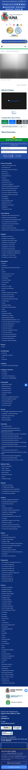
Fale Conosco (5, 173)
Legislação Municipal (7, 629)
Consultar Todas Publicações (9, 340)
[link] (19, 4)
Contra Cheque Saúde (7, 608)
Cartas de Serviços (6, 276)
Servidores (5, 553)
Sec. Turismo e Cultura (7, 676)
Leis (3, 357)
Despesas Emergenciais (8, 568)
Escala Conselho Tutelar (8, 294)
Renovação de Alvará (7, 672)
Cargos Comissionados (8, 539)
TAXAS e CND (5, 681)
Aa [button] (15, 4)
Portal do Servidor (6, 658)
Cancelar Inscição (7, 156)
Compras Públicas (6, 599)
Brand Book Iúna (6, 167)
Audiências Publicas (7, 384)
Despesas (4, 616)
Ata (3, 269)
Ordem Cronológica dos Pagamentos (11, 251)
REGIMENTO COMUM (7, 315)
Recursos (4, 311)
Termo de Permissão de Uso (9, 334)
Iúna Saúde (5, 627)
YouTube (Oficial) (6, 405)
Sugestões (4, 207)
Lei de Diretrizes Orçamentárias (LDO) (11, 219)
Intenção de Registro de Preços (10, 298)
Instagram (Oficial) (6, 392)
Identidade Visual (6, 175)
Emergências (5, 622)
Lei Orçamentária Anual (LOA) (9, 221)
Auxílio (4, 271)
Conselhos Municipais (7, 606)
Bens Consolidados (7, 466)
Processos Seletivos (7, 664)
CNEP (3, 506)
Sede (3, 346)
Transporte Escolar (7, 209)
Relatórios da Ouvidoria (8, 205)
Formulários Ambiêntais (8, 296)
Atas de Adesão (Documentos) (9, 501)
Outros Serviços (6, 639)
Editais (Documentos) (7, 514)
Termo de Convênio (7, 328)
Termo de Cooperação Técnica (9, 330)
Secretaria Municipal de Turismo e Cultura (12, 460)
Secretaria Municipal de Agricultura (11, 428)
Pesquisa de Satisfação (7, 649)
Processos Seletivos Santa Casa (10, 194)
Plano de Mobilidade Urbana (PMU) (11, 186)
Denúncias (4, 171)
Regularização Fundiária (8, 317)
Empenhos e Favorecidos (8, 244)
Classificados (5, 278)
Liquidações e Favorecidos (8, 246)
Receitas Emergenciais (7, 579)
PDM (3, 647)
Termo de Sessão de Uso (8, 338)
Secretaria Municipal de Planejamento (11, 455)
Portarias (4, 359)
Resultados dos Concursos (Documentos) (12, 551)
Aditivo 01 (4, 265)
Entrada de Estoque (7, 474)
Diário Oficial (5, 618)
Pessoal (4, 651)
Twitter (19, 123)
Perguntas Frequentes (7, 184)
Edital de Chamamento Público (9, 292)
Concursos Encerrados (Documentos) (11, 545)
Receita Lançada (6, 417)
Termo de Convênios (7, 485)
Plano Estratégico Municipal (9, 190)
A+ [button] (10, 4)
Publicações (5, 196)
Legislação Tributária (7, 355)
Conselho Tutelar (6, 280)
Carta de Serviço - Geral (8, 274)
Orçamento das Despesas (8, 248)
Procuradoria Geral (7, 426)
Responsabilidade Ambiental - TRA (10, 319)
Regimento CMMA (6, 313)
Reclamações (5, 198)
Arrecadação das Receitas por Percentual (12, 411)
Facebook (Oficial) (6, 388)
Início (2, 51)
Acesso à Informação (7, 587)
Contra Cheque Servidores (8, 610)
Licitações (4, 371)
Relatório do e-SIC (6, 203)
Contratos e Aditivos (7, 508)
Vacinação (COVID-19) (7, 581)
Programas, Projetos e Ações (9, 257)
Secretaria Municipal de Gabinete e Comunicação (14, 442)
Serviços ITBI (5, 679)
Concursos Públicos (7, 601)
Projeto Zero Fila (6, 666)
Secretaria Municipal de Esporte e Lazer (12, 438)
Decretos (4, 353)
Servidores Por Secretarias (9, 556)
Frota (3, 476)
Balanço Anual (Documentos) (9, 217)
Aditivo (4, 263)
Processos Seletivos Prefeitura (9, 192)
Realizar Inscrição (7, 155)
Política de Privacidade (14, 763)
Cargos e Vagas (6, 541)
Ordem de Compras (7, 522)
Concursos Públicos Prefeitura (9, 169)
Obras (3, 637)
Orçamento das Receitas (8, 415)
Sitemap (18, 9)
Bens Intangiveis (6, 470)
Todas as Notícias (6, 79)
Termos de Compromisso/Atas (9, 528)
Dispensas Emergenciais (8, 570)
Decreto (4, 284)
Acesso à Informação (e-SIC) (9, 165)
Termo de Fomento (7, 332)
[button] (17, 4)
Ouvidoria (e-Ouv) (6, 182)
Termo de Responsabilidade (9, 336)
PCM (3, 645)
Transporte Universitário (8, 683)
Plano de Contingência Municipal (10, 397)
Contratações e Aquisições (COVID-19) (11, 562)
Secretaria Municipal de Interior (10, 450)
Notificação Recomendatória (9, 307)
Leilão (3, 303)
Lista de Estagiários (7, 547)
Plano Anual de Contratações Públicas (11, 526)
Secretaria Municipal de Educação (10, 436)
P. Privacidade (5, 643)
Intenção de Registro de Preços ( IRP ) (11, 516)
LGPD (3, 631)
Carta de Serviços (6, 595)
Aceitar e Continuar (15, 767)
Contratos (4, 374)
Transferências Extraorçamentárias (11, 489)
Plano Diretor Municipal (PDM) (9, 188)
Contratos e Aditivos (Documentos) (11, 510)
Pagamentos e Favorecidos (8, 255)
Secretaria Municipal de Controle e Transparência (14, 434)
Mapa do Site (10, 9)
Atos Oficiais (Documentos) (9, 537)
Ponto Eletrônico (6, 654)
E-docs (4, 620)
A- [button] (12, 4)
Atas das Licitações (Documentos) (10, 499)
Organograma (5, 180)
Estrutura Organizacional (8, 624)
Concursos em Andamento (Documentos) (12, 543)
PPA (3, 662)
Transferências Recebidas (8, 493)
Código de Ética (6, 597)
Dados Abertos (20, 7)
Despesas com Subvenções (9, 242)
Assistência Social (6, 589)
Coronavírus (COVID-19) (8, 566)
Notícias (4, 178)
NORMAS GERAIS (6, 305)
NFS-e (3, 635)
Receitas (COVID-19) (7, 574)
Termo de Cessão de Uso (8, 323)
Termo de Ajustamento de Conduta (11, 321)
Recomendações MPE (7, 200)
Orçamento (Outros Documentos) (10, 223)
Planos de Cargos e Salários (9, 549)
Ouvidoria (4, 641)
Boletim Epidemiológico (8, 593)
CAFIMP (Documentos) (7, 503)
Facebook (12, 123)
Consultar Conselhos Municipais (10, 365)
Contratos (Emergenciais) (8, 376)
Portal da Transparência (8, 656)
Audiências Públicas (7, 591)
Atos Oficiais (5, 535)
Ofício (3, 309)
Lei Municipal (5, 301)
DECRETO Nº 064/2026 (8, 288)
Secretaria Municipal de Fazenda (10, 440)
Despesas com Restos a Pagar (9, 240)
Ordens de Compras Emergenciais (10, 572)
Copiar (24, 126)
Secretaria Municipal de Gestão (10, 444)
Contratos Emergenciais (8, 564)
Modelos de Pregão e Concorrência (11, 520)
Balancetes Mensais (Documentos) (10, 215)
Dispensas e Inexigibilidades (9, 378)
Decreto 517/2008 (6, 286)
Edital (3, 290)
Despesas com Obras (7, 236)
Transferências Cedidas (8, 487)
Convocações (5, 282)
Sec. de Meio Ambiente (8, 674)
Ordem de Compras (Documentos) (10, 524)
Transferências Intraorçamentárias (11, 491)
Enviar (17, 156)
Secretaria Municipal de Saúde (9, 457)
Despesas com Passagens (8, 238)
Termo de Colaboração (7, 325)
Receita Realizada (6, 419)
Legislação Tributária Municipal (10, 413)
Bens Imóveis (5, 468)
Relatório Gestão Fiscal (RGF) (9, 228)
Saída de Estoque (6, 478)
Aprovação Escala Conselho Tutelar (11, 267)
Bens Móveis (5, 472)
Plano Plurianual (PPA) (7, 225)
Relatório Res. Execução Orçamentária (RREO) (13, 230)
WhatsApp (5, 123)
